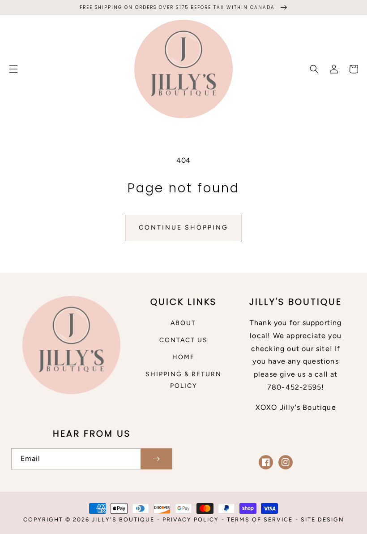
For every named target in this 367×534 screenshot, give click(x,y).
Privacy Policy (190, 519)
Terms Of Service (260, 519)
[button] (13, 69)
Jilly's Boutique (123, 519)
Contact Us (183, 340)
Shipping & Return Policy (183, 379)
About (183, 323)
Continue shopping (183, 227)
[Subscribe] (156, 458)
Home (183, 357)
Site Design (322, 519)
